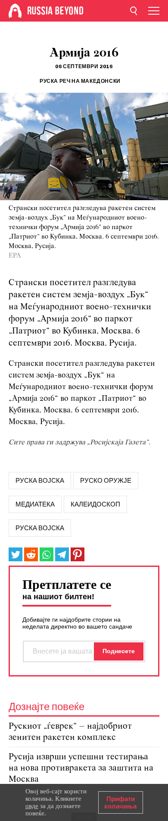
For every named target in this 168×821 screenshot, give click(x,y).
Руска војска (40, 528)
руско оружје (105, 480)
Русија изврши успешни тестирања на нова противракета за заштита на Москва (81, 768)
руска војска (40, 480)
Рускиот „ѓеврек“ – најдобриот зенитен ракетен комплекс (70, 732)
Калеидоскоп (95, 504)
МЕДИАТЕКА (35, 504)
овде (31, 805)
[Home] (15, 10)
